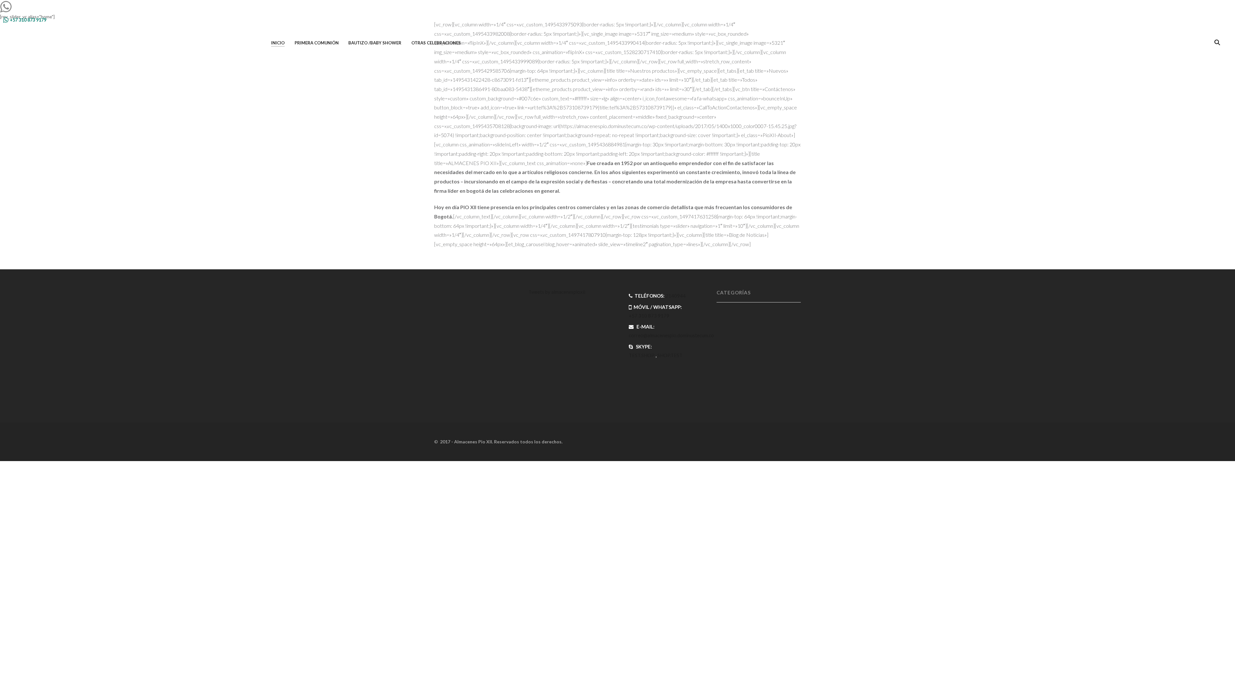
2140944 (675, 296)
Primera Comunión (317, 42)
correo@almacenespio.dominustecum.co (671, 335)
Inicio (278, 42)
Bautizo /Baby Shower (374, 42)
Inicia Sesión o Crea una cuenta (1185, 19)
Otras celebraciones (436, 42)
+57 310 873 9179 (27, 20)
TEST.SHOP (641, 355)
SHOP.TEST (669, 355)
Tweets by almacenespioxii (556, 292)
